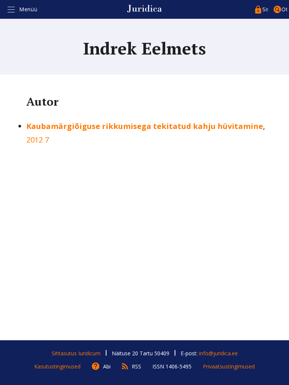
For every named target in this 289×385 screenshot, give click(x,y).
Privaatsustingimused (229, 366)
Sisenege (265, 9)
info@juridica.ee (218, 353)
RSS (136, 366)
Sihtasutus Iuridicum (76, 353)
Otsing (284, 9)
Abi (107, 366)
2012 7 (37, 140)
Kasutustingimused (57, 366)
